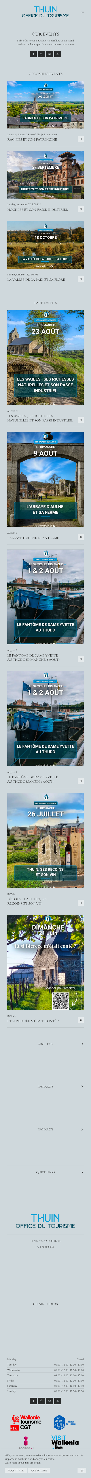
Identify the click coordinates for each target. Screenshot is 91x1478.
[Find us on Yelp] (57, 54)
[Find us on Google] (41, 54)
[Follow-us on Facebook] (33, 54)
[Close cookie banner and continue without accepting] (82, 1470)
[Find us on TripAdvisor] (49, 54)
